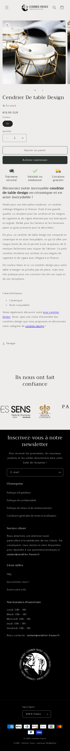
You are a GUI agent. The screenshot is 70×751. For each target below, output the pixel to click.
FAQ (9, 574)
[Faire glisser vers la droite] (42, 90)
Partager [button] (11, 343)
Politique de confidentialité (21, 500)
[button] (7, 7)
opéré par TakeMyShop (46, 743)
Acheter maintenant (35, 160)
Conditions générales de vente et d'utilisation (31, 516)
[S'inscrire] (59, 472)
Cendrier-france (39, 739)
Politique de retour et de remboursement (29, 508)
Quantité (7, 131)
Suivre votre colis (16, 589)
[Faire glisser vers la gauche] (27, 90)
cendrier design (34, 326)
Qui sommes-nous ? (18, 582)
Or (7, 123)
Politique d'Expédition (19, 492)
